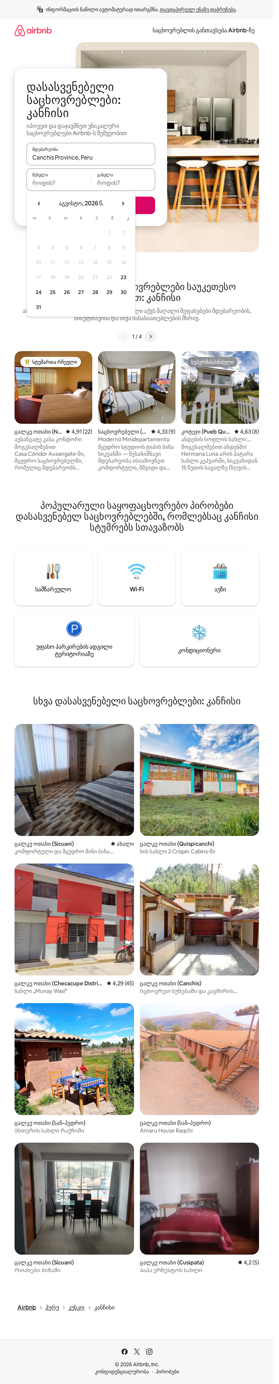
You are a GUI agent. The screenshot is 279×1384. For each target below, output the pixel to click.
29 (109, 292)
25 (53, 292)
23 (123, 277)
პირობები (167, 1371)
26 (67, 292)
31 (38, 307)
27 (81, 292)
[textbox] (58, 182)
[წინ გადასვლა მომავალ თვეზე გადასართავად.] (123, 203)
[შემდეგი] (150, 336)
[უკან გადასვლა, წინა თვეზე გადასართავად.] (39, 203)
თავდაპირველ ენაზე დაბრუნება (198, 9)
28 (95, 292)
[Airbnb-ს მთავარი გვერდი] (33, 30)
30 (124, 292)
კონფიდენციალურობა (122, 1371)
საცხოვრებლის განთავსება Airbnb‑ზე (204, 30)
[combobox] (90, 157)
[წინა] (123, 336)
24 (38, 292)
